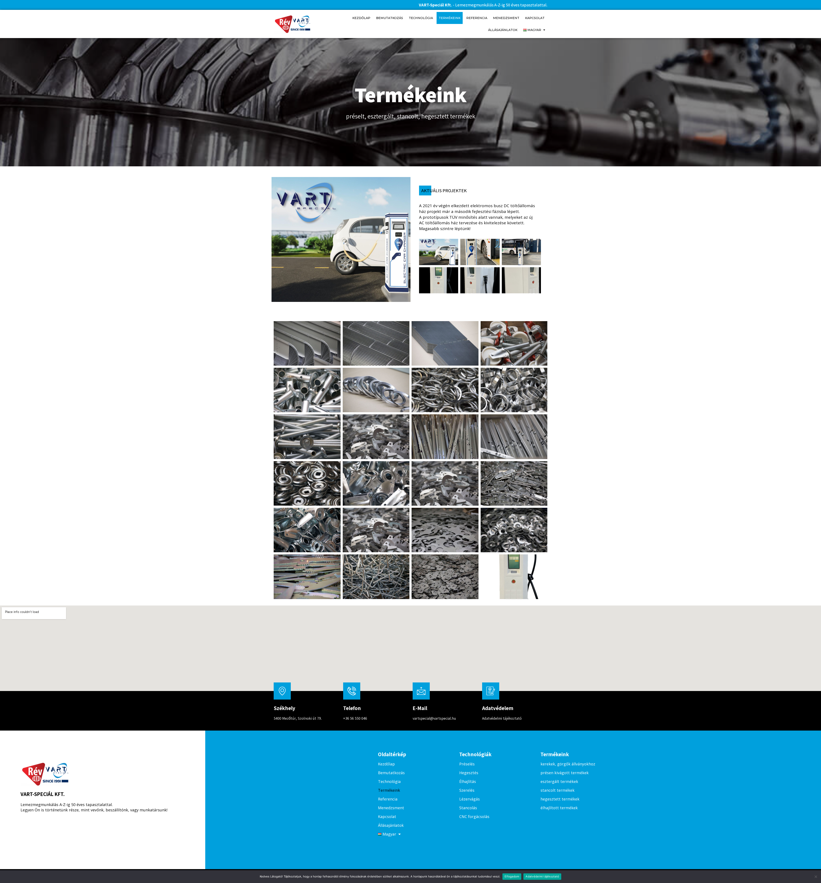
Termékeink (450, 18)
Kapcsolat (535, 18)
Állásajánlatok (502, 30)
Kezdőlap (361, 18)
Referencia (476, 18)
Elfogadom (512, 876)
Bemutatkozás (389, 18)
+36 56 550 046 (355, 718)
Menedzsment (506, 18)
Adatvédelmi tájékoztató (502, 718)
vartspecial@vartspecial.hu (434, 718)
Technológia (421, 18)
